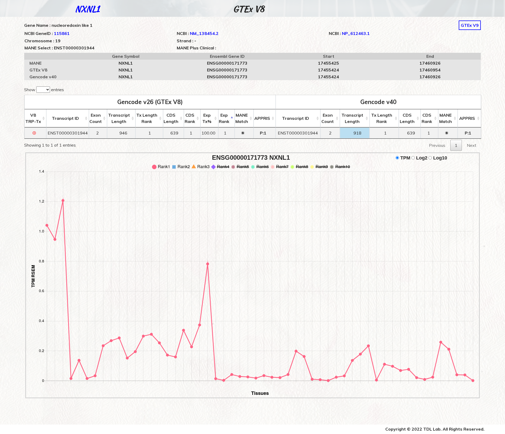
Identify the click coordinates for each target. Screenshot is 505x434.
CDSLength (171, 118)
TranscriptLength (119, 118)
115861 (62, 33)
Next (471, 145)
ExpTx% (206, 118)
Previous (437, 145)
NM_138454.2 (204, 33)
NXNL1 (87, 9)
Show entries (44, 89)
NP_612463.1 (356, 33)
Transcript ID (65, 118)
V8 (33, 118)
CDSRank (190, 118)
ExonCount (95, 118)
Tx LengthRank (146, 118)
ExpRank (224, 118)
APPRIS (262, 118)
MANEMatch (241, 118)
